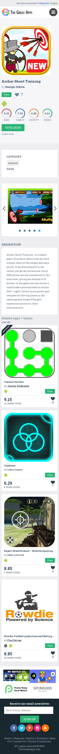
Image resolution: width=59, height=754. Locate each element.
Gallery (30, 738)
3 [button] (29, 230)
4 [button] (34, 230)
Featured (19, 738)
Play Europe (14, 640)
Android (13, 163)
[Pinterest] (29, 728)
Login (54, 3)
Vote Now (13, 128)
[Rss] (45, 728)
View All (6, 322)
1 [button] (19, 230)
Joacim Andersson (18, 386)
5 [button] (39, 230)
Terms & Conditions (39, 741)
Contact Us (20, 741)
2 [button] (24, 230)
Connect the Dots (14, 381)
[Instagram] (37, 728)
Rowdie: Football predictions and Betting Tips (31, 636)
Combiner (10, 465)
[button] (4, 208)
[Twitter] (21, 728)
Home (8, 738)
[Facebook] (14, 728)
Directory (42, 738)
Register (44, 3)
